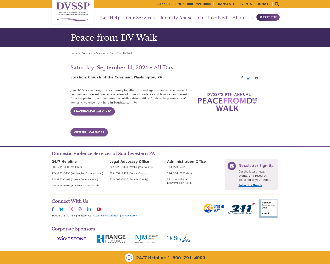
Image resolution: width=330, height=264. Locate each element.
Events (245, 4)
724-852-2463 (61, 179)
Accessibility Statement (106, 215)
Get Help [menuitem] (110, 17)
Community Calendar (93, 53)
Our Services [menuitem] (140, 17)
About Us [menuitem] (243, 17)
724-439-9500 (61, 185)
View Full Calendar (89, 132)
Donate (263, 4)
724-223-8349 (118, 166)
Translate (225, 4)
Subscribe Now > (250, 185)
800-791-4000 (61, 166)
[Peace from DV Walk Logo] (228, 102)
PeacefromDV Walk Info (92, 111)
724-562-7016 (118, 179)
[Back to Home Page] (72, 11)
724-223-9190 (61, 173)
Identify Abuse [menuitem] (176, 17)
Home (74, 53)
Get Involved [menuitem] (212, 17)
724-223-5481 (176, 166)
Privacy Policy (129, 215)
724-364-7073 (176, 173)
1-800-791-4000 (197, 4)
